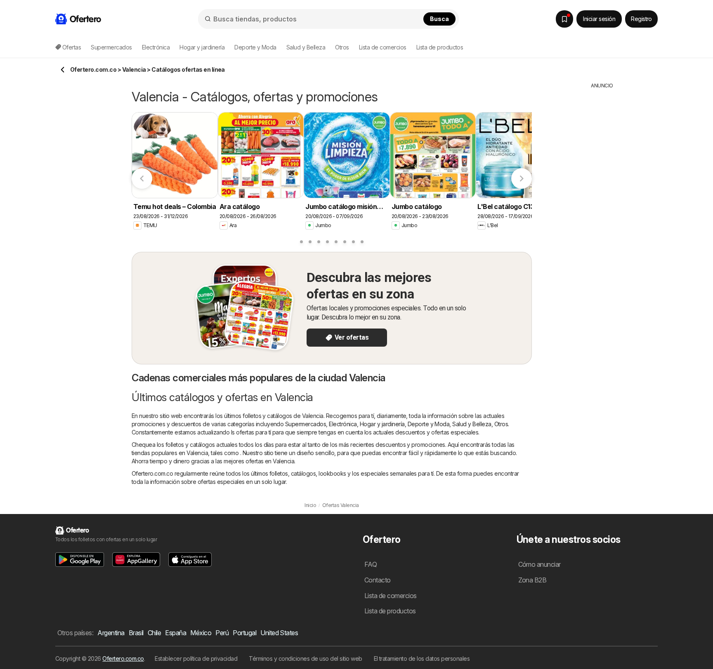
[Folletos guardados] (564, 19)
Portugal (244, 633)
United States (279, 633)
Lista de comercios (382, 47)
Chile (154, 633)
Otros (501, 423)
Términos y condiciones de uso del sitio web (305, 658)
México (200, 633)
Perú (222, 633)
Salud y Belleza (471, 423)
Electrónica (342, 423)
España (175, 633)
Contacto (377, 580)
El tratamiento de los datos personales (422, 658)
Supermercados (305, 423)
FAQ (370, 564)
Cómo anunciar (539, 564)
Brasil (136, 633)
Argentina (110, 633)
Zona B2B (532, 580)
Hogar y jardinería (382, 423)
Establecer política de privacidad (196, 658)
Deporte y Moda (429, 423)
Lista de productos (439, 47)
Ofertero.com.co (123, 658)
